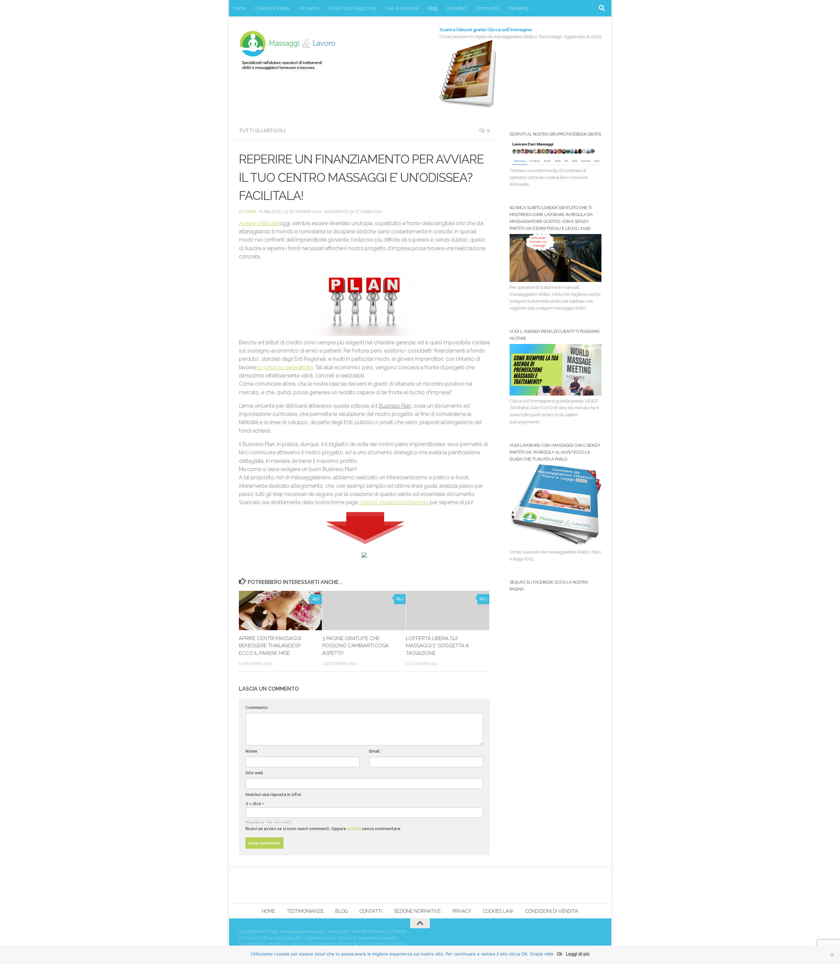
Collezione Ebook (272, 8)
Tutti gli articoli (262, 130)
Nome (252, 751)
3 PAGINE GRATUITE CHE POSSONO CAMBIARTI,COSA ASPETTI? (355, 645)
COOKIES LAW (498, 911)
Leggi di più (578, 953)
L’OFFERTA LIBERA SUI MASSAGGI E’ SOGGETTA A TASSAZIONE (437, 645)
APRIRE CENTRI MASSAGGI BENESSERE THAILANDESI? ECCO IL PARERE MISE (270, 645)
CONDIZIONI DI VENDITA (551, 911)
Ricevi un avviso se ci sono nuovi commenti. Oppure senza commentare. (323, 828)
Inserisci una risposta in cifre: (273, 794)
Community (487, 8)
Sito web (254, 772)
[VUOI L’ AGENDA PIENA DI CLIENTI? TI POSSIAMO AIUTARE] (555, 394)
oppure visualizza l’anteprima (394, 502)
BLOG (341, 911)
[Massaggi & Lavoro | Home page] (287, 50)
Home (240, 8)
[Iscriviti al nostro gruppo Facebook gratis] (555, 163)
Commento (257, 707)
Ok (559, 953)
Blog (432, 8)
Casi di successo (402, 8)
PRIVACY (461, 911)
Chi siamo (309, 8)
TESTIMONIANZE (305, 911)
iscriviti (354, 828)
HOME (268, 911)
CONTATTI (371, 911)
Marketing (519, 8)
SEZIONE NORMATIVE (417, 911)
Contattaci (456, 8)
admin (249, 211)
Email (375, 751)
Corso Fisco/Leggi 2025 (352, 8)
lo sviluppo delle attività (284, 367)
